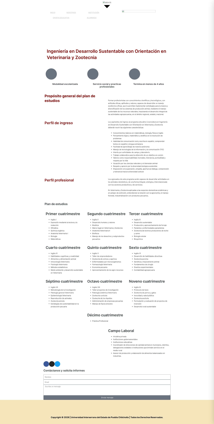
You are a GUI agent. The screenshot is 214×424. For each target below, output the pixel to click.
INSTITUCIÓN (93, 13)
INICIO (52, 13)
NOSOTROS (71, 13)
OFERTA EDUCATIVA (61, 18)
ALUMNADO (91, 18)
